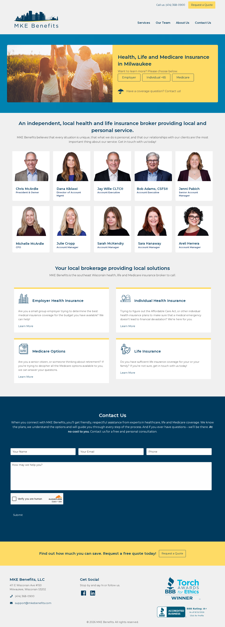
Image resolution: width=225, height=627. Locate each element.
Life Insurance (147, 351)
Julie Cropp (66, 243)
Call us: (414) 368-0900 (170, 5)
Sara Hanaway (149, 243)
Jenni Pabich (189, 189)
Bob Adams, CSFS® (152, 189)
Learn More (25, 326)
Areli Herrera (189, 243)
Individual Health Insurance (160, 301)
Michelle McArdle (30, 243)
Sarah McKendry (110, 243)
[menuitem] (144, 23)
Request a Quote (202, 5)
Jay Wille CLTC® (110, 189)
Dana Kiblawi (67, 189)
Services (143, 22)
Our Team (163, 22)
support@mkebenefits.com (33, 603)
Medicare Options (48, 351)
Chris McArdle (27, 189)
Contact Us (203, 22)
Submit (18, 515)
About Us (182, 22)
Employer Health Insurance (57, 301)
